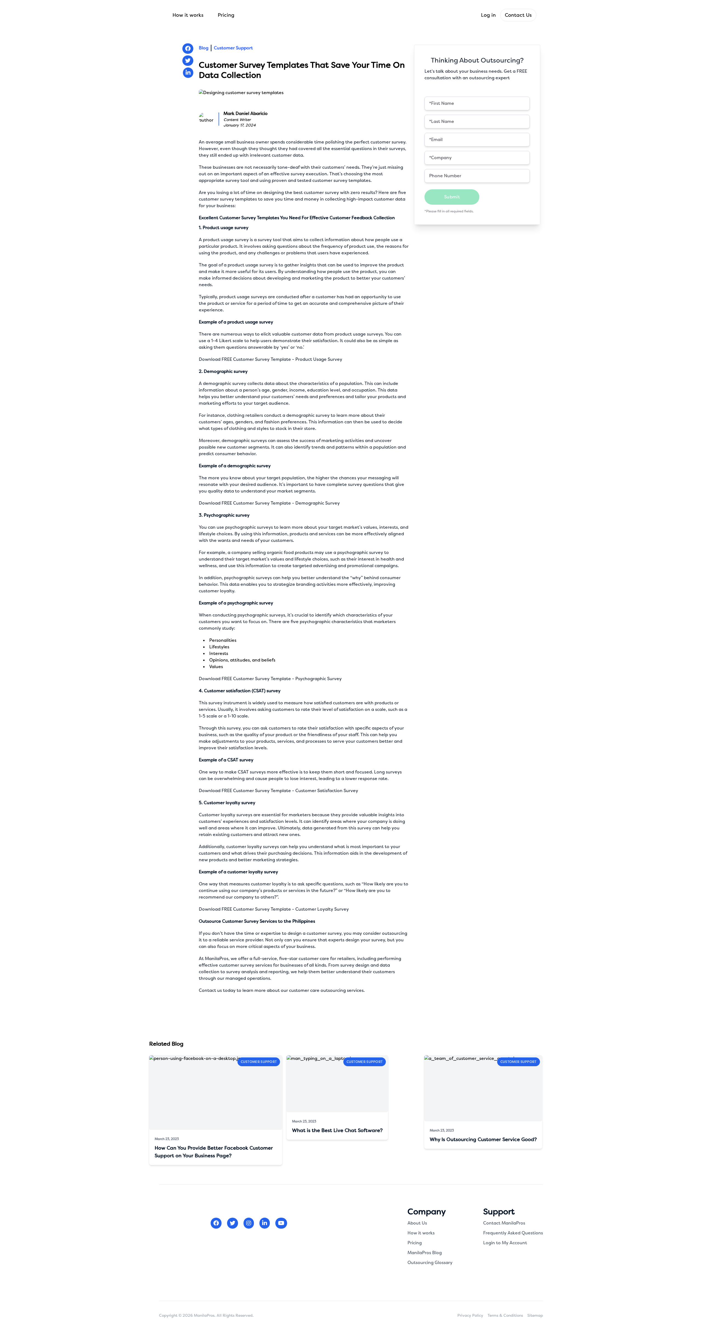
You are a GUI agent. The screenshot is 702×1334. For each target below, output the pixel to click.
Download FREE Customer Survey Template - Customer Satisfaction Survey (278, 790)
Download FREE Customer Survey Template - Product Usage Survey (270, 359)
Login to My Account (505, 1243)
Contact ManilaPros (504, 1223)
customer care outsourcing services (326, 990)
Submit (452, 197)
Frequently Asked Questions (513, 1233)
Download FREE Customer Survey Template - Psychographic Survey (270, 679)
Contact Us (518, 15)
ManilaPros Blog (424, 1253)
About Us (417, 1223)
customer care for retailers (327, 958)
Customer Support (233, 48)
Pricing (226, 15)
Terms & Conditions (505, 1315)
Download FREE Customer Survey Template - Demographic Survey (269, 503)
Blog (203, 48)
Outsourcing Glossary (429, 1262)
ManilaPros (216, 958)
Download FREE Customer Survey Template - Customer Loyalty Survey (274, 909)
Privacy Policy (470, 1315)
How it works (187, 15)
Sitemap (535, 1315)
